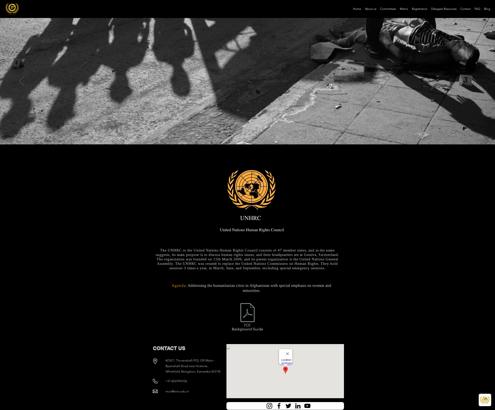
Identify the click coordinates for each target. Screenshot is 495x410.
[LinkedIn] (298, 406)
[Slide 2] (245, 134)
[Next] (473, 81)
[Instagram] (269, 406)
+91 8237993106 (176, 381)
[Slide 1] (249, 134)
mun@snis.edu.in (177, 391)
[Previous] (21, 81)
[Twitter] (288, 406)
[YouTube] (307, 406)
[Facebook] (279, 406)
